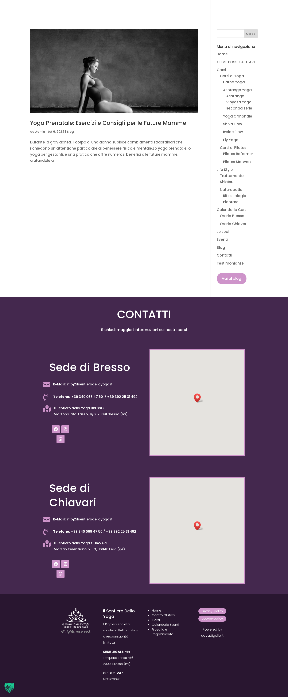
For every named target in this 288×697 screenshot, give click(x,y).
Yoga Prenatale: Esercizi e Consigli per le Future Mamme (108, 123)
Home (19, 9)
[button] (198, 398)
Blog (199, 9)
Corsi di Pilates (233, 147)
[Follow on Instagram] (65, 429)
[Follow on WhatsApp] (61, 439)
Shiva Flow (232, 124)
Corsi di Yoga (232, 75)
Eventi (183, 9)
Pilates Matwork (237, 161)
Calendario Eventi (165, 624)
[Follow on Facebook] (56, 429)
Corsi (77, 9)
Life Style (100, 9)
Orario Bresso (232, 215)
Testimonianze (244, 9)
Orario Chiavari (233, 223)
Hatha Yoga (234, 82)
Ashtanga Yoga (237, 89)
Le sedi (166, 9)
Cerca (251, 34)
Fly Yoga (230, 139)
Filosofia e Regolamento (162, 631)
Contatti (217, 9)
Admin (40, 132)
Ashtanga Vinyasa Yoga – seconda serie (240, 102)
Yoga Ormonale (237, 116)
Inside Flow (233, 131)
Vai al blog (231, 278)
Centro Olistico (163, 615)
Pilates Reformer (238, 153)
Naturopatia (231, 189)
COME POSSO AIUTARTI (48, 9)
